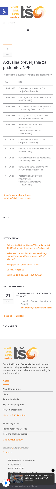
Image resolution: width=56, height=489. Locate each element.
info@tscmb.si (15, 464)
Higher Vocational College (15, 429)
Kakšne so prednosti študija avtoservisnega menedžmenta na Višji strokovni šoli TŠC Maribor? (27, 256)
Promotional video (11, 399)
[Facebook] (44, 486)
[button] (4, 11)
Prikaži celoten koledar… (14, 316)
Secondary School (11, 423)
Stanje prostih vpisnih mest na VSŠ (23, 264)
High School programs (13, 404)
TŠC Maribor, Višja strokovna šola (36, 308)
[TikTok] (51, 486)
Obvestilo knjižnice (15, 270)
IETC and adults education (15, 434)
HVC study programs (12, 410)
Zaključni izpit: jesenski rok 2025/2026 (25, 275)
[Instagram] (48, 486)
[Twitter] (9, 223)
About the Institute (12, 389)
